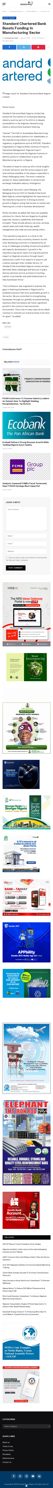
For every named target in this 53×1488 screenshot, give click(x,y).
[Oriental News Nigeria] (26, 4)
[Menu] (4, 4)
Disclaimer (6, 1454)
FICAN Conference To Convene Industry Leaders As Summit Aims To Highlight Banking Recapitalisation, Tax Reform (25, 401)
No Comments (39, 38)
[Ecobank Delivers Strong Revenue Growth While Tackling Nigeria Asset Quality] (26, 425)
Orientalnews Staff (11, 38)
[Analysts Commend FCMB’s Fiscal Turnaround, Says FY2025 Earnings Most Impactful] (26, 466)
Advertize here (8, 1458)
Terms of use (7, 1446)
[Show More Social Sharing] (48, 47)
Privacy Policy (8, 1450)
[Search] (49, 4)
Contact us (6, 1462)
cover (6, 337)
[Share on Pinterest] (38, 47)
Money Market (9, 18)
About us (6, 1442)
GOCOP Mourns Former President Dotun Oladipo (22, 1244)
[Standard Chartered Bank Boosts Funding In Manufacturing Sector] (26, 68)
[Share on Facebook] (9, 47)
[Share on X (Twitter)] (24, 47)
